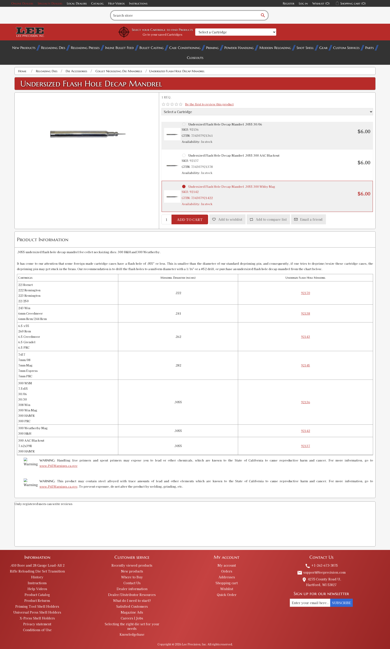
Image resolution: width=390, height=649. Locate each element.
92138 (305, 313)
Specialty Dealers (50, 3)
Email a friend (311, 219)
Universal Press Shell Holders (37, 612)
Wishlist (226, 588)
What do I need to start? (132, 600)
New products (132, 571)
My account (227, 565)
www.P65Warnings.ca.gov (58, 466)
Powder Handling (239, 47)
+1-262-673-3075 (321, 565)
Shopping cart (227, 583)
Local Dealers (77, 3)
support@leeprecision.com (321, 572)
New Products (23, 47)
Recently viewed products (131, 565)
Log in (303, 3)
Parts (369, 47)
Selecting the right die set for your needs (132, 626)
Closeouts (195, 57)
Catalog (97, 3)
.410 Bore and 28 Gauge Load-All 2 (37, 565)
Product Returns (37, 600)
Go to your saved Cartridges (162, 34)
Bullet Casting (151, 47)
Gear (323, 47)
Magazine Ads (132, 612)
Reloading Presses (85, 47)
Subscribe (341, 602)
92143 (305, 336)
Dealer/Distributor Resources (132, 594)
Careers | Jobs (132, 618)
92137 (305, 446)
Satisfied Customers (132, 606)
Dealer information (132, 588)
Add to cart (190, 219)
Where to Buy (132, 577)
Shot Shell (305, 47)
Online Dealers (22, 3)
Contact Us (132, 583)
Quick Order (227, 594)
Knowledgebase (132, 634)
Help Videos (116, 3)
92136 (305, 402)
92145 (305, 365)
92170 (305, 293)
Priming (212, 47)
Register (288, 3)
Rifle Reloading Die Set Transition (37, 571)
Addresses (226, 577)
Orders (226, 571)
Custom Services (346, 47)
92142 (305, 431)
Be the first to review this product (209, 104)
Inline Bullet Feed (119, 47)
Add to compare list (271, 219)
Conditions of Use (37, 630)
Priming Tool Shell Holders (37, 606)
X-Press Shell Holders (37, 618)
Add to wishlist (230, 219)
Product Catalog (37, 594)
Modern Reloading (275, 47)
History (37, 577)
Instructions (138, 3)
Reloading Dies (53, 47)
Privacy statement (37, 624)
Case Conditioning (184, 47)
